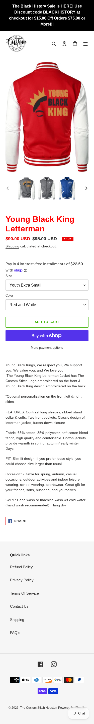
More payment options (47, 347)
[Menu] (85, 43)
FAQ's (15, 632)
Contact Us (19, 606)
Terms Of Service (24, 593)
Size (9, 276)
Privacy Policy (22, 580)
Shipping (12, 246)
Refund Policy (21, 567)
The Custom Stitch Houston (38, 707)
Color (9, 295)
